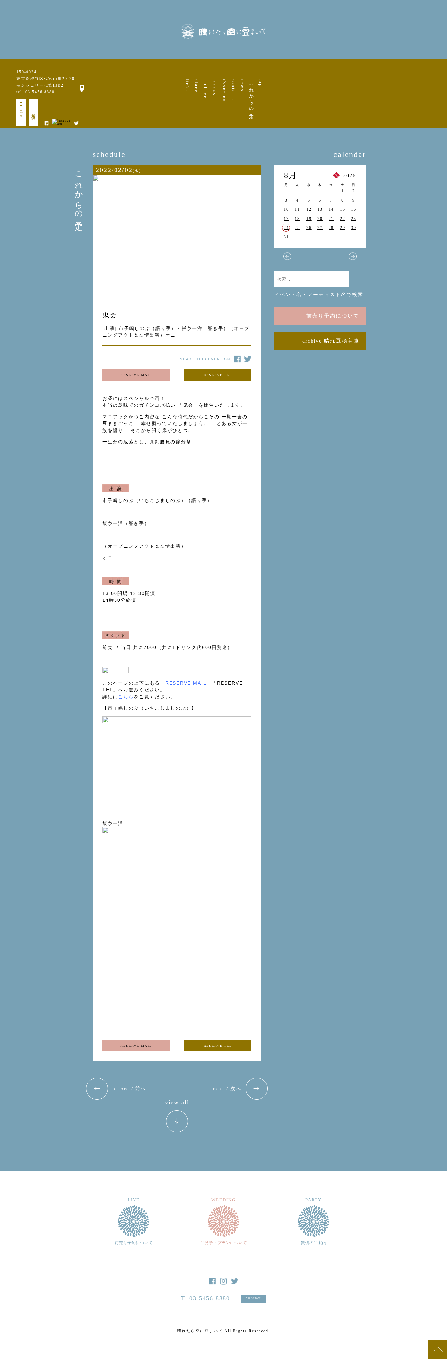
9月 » (353, 256)
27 (320, 228)
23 (353, 219)
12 (309, 209)
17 (286, 219)
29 (342, 228)
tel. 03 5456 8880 (35, 92)
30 (353, 228)
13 (320, 209)
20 (320, 219)
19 (309, 219)
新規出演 (33, 112)
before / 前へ (129, 1088)
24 (286, 228)
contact (21, 111)
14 (331, 209)
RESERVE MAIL (136, 375)
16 (353, 209)
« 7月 (287, 256)
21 (331, 219)
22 (342, 219)
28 (331, 228)
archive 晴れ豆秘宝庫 (330, 341)
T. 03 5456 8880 (205, 1298)
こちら (126, 696)
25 (297, 228)
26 (309, 228)
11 (297, 209)
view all (177, 1103)
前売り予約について (332, 316)
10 (286, 209)
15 (342, 209)
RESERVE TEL (218, 375)
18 (297, 219)
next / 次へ (227, 1088)
